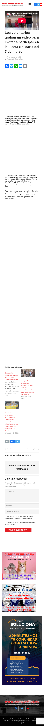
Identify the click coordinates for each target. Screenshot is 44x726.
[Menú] (29, 4)
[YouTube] (41, 4)
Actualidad (10, 59)
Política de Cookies (34, 719)
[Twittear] (17, 441)
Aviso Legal (7, 719)
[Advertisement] (22, 92)
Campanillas (19, 59)
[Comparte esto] (12, 441)
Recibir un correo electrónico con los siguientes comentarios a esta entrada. (19, 517)
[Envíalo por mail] (7, 441)
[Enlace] (12, 4)
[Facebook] (35, 4)
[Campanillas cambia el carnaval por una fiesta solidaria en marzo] (13, 383)
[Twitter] (38, 4)
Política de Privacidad (19, 719)
